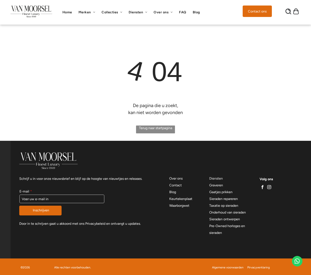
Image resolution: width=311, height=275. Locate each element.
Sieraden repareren (223, 199)
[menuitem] (68, 12)
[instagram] (269, 187)
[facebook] (263, 187)
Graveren (216, 185)
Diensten (216, 178)
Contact (175, 185)
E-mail (24, 191)
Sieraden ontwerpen (224, 219)
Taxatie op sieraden (223, 206)
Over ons (176, 178)
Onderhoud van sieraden (227, 212)
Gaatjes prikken (221, 192)
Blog (172, 192)
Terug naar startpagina (155, 128)
